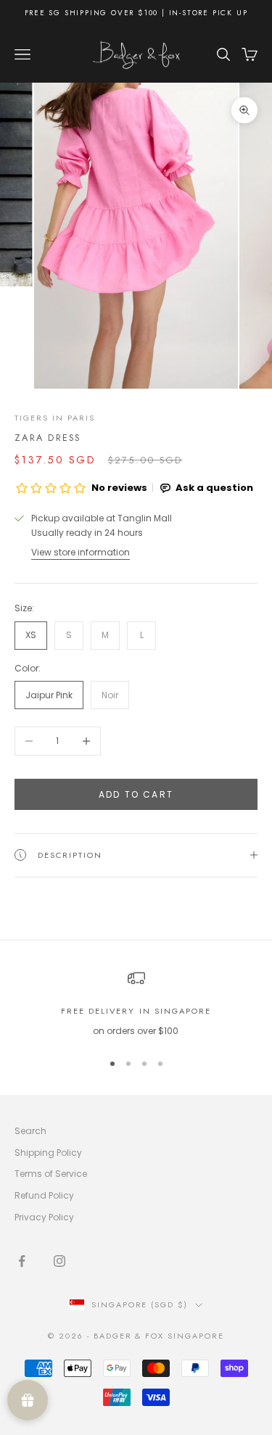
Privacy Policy (44, 1217)
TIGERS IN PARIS (55, 417)
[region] (136, 1003)
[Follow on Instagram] (59, 1261)
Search (30, 1131)
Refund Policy (44, 1195)
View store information (80, 552)
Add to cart (136, 794)
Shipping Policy (48, 1152)
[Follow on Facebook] (22, 1261)
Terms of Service (51, 1173)
